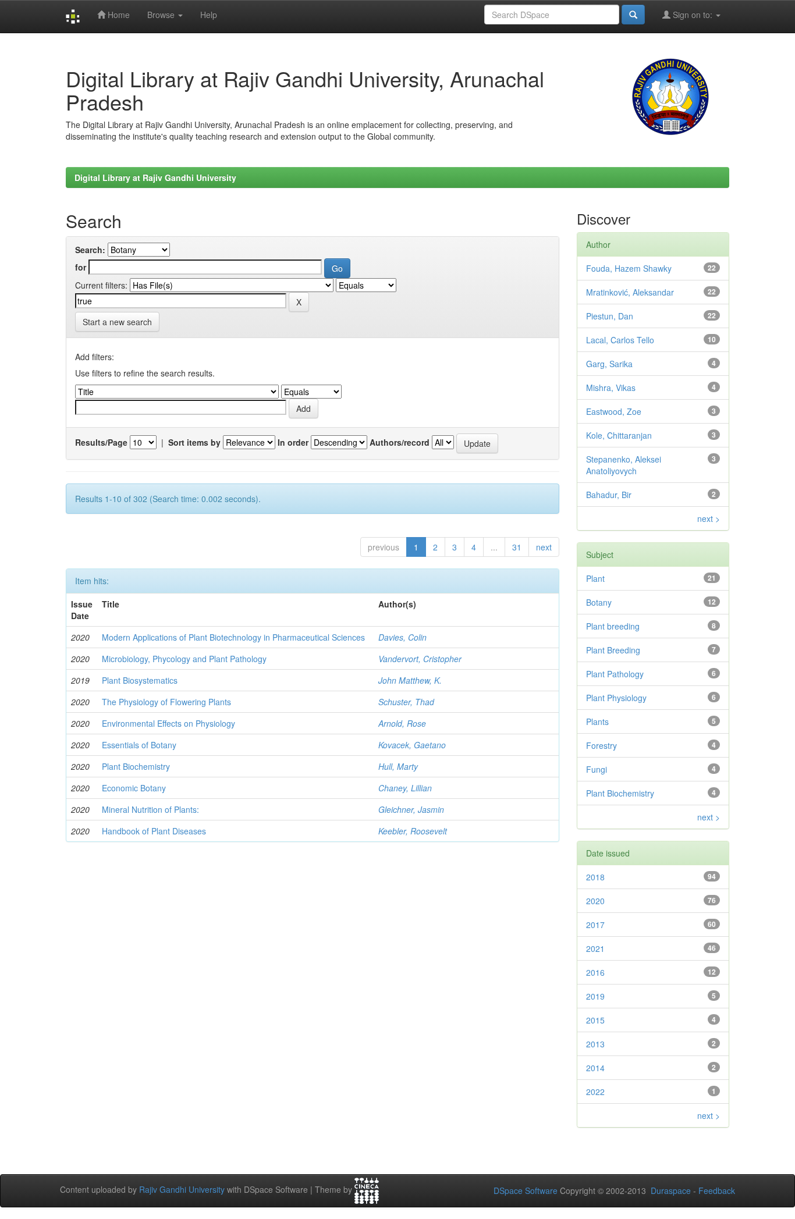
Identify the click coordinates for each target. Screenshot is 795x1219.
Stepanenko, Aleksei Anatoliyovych (623, 465)
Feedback (716, 1190)
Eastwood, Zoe (613, 411)
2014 (595, 1068)
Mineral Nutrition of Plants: (150, 809)
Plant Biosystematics (140, 680)
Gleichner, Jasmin (411, 809)
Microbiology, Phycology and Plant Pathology (184, 658)
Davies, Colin (402, 637)
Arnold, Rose (402, 723)
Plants (597, 721)
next (544, 547)
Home (117, 14)
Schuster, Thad (406, 702)
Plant (595, 578)
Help (208, 14)
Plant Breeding (613, 650)
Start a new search (117, 322)
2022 (595, 1091)
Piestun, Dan (609, 316)
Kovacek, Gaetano (412, 745)
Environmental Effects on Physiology (168, 723)
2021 (595, 948)
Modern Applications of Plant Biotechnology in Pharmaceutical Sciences (233, 637)
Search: (90, 249)
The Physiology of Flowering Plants (166, 702)
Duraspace (671, 1190)
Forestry (601, 745)
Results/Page (101, 442)
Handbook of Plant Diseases (154, 831)
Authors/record (400, 442)
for (80, 267)
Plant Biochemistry (136, 766)
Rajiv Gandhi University (182, 1190)
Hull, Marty (398, 766)
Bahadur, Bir (608, 494)
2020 (595, 901)
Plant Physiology (616, 697)
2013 (595, 1044)
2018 (595, 877)
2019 (595, 996)
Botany (599, 602)
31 (516, 547)
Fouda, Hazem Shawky (629, 268)
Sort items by (194, 442)
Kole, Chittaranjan (619, 435)
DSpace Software (526, 1190)
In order (293, 442)
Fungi (596, 769)
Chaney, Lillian (405, 788)
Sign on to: (692, 14)
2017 (595, 924)
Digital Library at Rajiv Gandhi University (155, 177)
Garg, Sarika (609, 363)
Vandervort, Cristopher (420, 658)
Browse (162, 14)
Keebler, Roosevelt (412, 831)
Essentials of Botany (139, 745)
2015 (595, 1020)
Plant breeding (613, 626)
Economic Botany (134, 788)
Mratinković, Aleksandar (630, 292)
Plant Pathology (615, 674)
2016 (595, 972)
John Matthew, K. (410, 680)
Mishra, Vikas (611, 387)
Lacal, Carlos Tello (620, 340)
